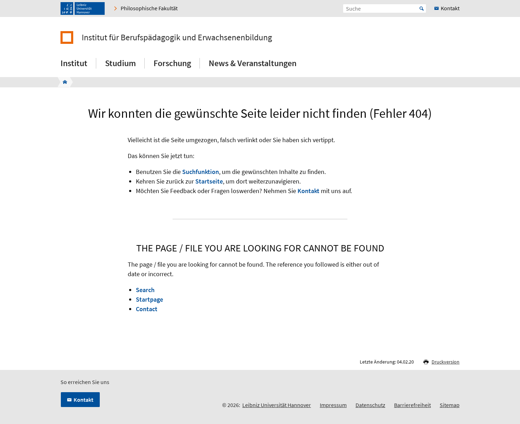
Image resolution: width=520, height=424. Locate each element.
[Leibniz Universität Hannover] (82, 8)
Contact (146, 309)
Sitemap (450, 404)
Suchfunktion (200, 172)
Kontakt (308, 191)
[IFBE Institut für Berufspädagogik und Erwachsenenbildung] (62, 82)
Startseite (209, 181)
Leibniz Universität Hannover (276, 404)
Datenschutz (370, 404)
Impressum (333, 404)
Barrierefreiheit (412, 404)
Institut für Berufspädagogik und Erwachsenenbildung (177, 37)
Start (421, 8)
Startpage (149, 299)
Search (145, 290)
